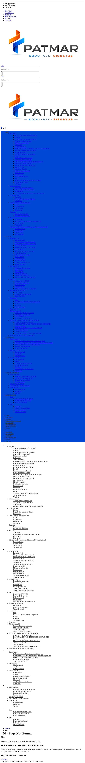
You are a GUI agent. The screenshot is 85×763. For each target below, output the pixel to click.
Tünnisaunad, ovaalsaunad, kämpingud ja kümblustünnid (28, 227)
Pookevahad (19, 175)
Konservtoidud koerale (22, 408)
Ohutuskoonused (20, 326)
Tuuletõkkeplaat (20, 307)
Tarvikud (18, 354)
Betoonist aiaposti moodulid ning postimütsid (29, 193)
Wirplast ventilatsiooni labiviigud (25, 288)
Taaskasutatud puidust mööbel (20, 385)
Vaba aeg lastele (15, 195)
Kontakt (7, 18)
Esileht (7, 415)
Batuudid (18, 197)
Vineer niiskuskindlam (22, 275)
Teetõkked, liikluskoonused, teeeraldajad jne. (24, 320)
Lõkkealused (19, 208)
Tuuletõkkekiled (20, 296)
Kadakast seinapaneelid (22, 346)
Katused (13, 279)
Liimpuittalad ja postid (22, 255)
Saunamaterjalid (20, 259)
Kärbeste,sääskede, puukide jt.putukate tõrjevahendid (32, 148)
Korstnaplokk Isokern (22, 283)
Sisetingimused (20, 352)
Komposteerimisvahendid (23, 160)
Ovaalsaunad (19, 231)
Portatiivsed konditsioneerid (24, 378)
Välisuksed (18, 371)
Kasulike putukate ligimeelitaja (25, 154)
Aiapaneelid (19, 191)
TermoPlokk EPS (20, 316)
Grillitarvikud (19, 206)
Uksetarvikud (19, 359)
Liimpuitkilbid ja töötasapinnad (25, 242)
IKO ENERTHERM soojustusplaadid (27, 301)
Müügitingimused (10, 16)
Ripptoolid (18, 225)
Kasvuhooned (19, 223)
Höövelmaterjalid (20, 253)
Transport (8, 15)
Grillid (17, 204)
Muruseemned (19, 167)
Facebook (4, 759)
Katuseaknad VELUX (22, 281)
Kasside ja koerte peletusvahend (25, 150)
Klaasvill (18, 305)
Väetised (18, 184)
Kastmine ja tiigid (20, 152)
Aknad (17, 361)
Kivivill (17, 303)
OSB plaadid (19, 270)
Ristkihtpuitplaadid (21, 273)
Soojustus (13, 298)
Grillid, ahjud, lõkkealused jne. (20, 203)
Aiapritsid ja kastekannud (23, 141)
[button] (2, 66)
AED (6, 132)
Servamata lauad (20, 245)
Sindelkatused (19, 287)
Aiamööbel (18, 219)
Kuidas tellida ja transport (13, 421)
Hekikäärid (18, 145)
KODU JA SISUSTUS (12, 372)
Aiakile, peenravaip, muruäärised (25, 139)
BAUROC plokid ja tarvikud (24, 313)
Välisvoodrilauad (20, 264)
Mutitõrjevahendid (21, 169)
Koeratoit (18, 406)
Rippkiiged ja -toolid (17, 384)
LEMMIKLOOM (10, 395)
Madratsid (18, 391)
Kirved (17, 156)
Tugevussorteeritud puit (22, 262)
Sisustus (12, 217)
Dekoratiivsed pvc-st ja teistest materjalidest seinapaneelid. (34, 343)
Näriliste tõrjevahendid (22, 171)
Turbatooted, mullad (21, 182)
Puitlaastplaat (19, 272)
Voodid (17, 393)
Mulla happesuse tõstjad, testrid (25, 165)
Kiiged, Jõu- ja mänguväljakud (25, 199)
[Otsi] (1, 73)
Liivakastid (18, 201)
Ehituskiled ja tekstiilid (17, 290)
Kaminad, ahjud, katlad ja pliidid (25, 376)
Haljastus (13, 133)
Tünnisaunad (19, 232)
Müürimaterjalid (15, 311)
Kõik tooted (8, 417)
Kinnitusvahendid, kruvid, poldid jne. (22, 335)
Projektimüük (9, 13)
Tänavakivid (14, 309)
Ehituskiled (18, 292)
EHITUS (8, 236)
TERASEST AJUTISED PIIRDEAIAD (28, 333)
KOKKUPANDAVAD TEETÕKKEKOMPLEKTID (32, 324)
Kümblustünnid (20, 229)
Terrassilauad (19, 249)
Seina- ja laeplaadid (21, 348)
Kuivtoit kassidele (21, 402)
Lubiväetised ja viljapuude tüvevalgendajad (29, 161)
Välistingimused (20, 356)
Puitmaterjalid (14, 238)
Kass (11, 397)
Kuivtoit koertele (20, 410)
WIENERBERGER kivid (23, 318)
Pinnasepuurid (19, 173)
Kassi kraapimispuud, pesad (24, 399)
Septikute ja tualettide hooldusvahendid (27, 180)
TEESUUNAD (20, 331)
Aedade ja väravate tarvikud (24, 188)
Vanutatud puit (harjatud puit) (24, 251)
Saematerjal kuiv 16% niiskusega (25, 244)
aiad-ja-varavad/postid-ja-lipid (24, 189)
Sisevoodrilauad (20, 260)
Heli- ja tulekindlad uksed (23, 363)
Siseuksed (18, 367)
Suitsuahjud (18, 210)
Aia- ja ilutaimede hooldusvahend (26, 135)
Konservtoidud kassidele (23, 400)
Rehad (17, 178)
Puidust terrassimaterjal (22, 216)
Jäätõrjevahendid (20, 146)
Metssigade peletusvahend (23, 163)
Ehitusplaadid (14, 266)
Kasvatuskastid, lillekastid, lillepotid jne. (28, 221)
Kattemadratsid (20, 389)
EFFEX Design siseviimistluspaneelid (27, 344)
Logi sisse (8, 20)
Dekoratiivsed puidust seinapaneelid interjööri (30, 341)
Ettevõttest (8, 11)
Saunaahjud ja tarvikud (22, 380)
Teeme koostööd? (10, 426)
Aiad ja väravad (15, 186)
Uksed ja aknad (15, 357)
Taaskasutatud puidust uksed (24, 369)
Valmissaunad (19, 234)
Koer (11, 404)
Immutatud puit (20, 240)
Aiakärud (18, 137)
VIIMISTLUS (9, 337)
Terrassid (13, 212)
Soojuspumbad (20, 382)
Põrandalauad (19, 257)
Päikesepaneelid (20, 285)
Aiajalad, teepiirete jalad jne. (24, 322)
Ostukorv (8, 419)
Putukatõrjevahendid (21, 176)
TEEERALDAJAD (21, 329)
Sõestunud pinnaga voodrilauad (25, 247)
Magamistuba (14, 387)
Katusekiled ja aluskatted (23, 294)
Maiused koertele (20, 412)
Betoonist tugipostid (21, 214)
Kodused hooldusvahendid (23, 158)
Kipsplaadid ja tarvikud (22, 268)
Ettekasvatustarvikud (21, 143)
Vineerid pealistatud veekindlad (25, 277)
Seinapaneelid (14, 339)
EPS (16, 300)
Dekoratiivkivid (15, 350)
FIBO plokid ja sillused (22, 315)
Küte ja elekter (15, 374)
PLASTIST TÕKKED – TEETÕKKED (28, 328)
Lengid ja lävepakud (21, 365)
